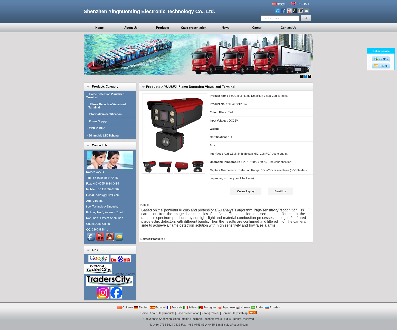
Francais (176, 307)
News (225, 27)
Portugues (209, 307)
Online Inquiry (246, 191)
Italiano (193, 307)
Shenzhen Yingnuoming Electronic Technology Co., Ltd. (194, 319)
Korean (245, 307)
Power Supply (98, 121)
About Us (130, 27)
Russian (274, 307)
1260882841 (100, 229)
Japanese (228, 307)
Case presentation (194, 27)
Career (256, 27)
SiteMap (242, 313)
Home (99, 27)
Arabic (259, 307)
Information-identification (105, 114)
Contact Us (288, 27)
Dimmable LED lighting (104, 135)
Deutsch (143, 307)
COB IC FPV (97, 128)
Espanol (160, 307)
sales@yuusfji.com (107, 195)
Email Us (280, 191)
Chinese (127, 307)
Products (162, 27)
